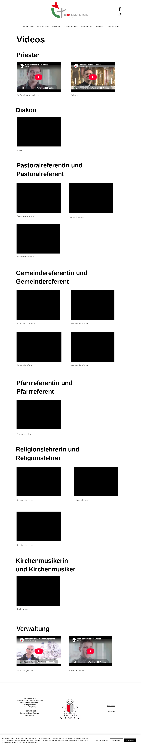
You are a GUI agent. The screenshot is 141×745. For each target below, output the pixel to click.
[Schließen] (138, 740)
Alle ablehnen (116, 740)
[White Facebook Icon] (72, 735)
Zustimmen (130, 740)
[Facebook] (119, 9)
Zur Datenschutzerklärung (28, 742)
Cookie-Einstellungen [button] (100, 740)
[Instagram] (119, 14)
